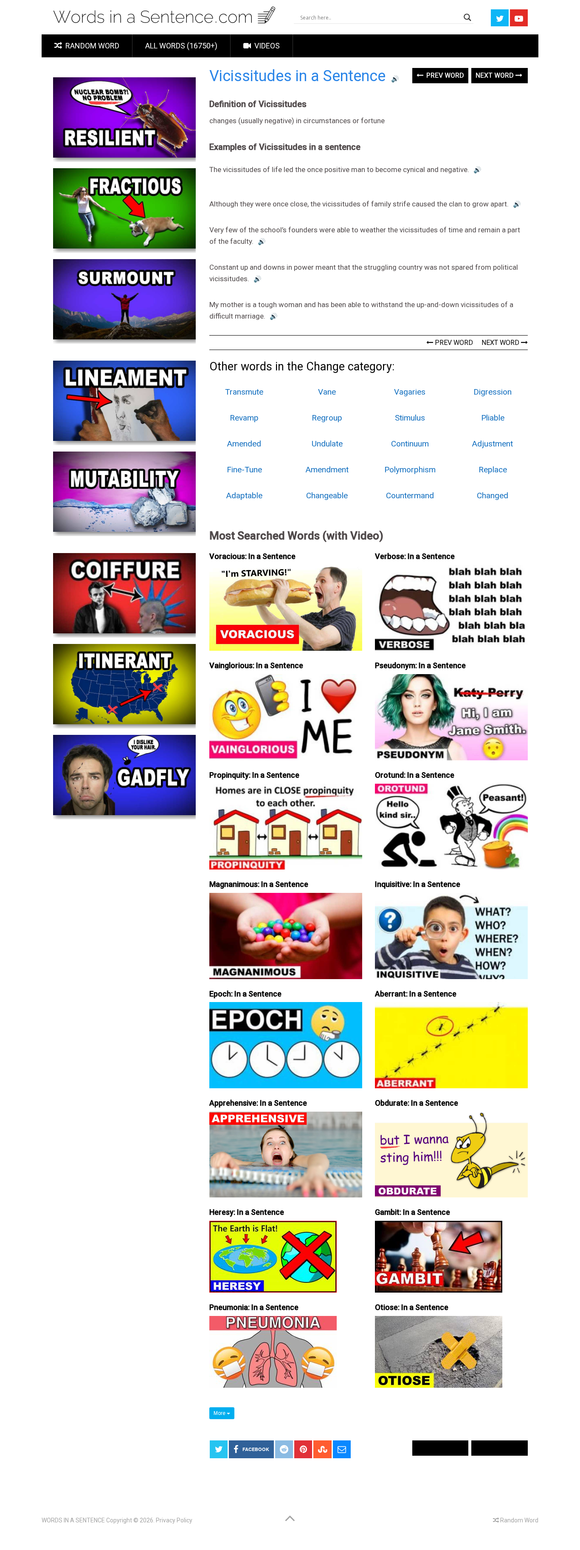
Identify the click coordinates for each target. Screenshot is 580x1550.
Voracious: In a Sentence (252, 556)
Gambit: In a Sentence (412, 1212)
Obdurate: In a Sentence (416, 1102)
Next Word (495, 75)
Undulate (327, 444)
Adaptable (244, 495)
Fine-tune (244, 469)
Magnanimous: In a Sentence (258, 884)
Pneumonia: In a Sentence (253, 1307)
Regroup (327, 418)
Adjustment (492, 444)
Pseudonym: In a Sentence (420, 665)
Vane (327, 392)
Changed (492, 495)
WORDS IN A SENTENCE (73, 1520)
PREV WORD (453, 343)
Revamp (244, 418)
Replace (493, 469)
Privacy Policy (174, 1520)
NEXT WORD (501, 343)
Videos (266, 45)
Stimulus (410, 418)
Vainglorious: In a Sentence (256, 665)
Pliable (492, 418)
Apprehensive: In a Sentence (258, 1102)
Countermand (410, 495)
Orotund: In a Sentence (414, 775)
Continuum (410, 444)
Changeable (327, 495)
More (220, 1413)
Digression (492, 392)
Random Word (91, 45)
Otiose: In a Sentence (411, 1307)
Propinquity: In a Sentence (254, 775)
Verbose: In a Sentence (415, 556)
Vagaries (409, 392)
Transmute (244, 392)
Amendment (327, 469)
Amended (244, 444)
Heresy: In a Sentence (246, 1212)
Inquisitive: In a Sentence (417, 884)
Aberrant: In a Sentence (415, 993)
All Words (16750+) (181, 45)
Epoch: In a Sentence (245, 993)
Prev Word (444, 75)
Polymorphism (410, 469)
